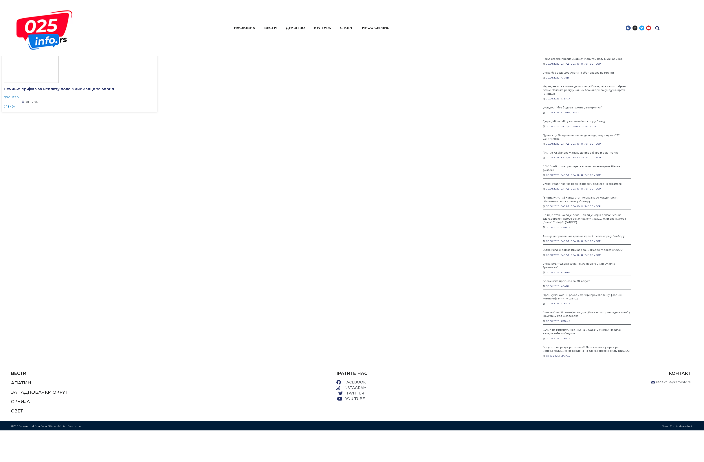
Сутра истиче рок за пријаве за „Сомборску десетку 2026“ (583, 250)
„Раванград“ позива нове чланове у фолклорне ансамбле (582, 183)
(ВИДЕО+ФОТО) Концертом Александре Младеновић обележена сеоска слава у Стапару (580, 199)
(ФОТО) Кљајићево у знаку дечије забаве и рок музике (581, 152)
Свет (17, 411)
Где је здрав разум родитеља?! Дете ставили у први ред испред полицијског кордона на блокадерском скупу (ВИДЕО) (586, 348)
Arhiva (62, 426)
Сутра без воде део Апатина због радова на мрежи (578, 72)
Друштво (11, 97)
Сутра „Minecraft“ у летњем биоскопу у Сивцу (574, 121)
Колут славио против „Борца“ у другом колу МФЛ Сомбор (583, 59)
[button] (657, 28)
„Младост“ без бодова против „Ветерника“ (572, 107)
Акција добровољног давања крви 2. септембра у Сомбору (584, 236)
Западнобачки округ (39, 392)
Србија (9, 106)
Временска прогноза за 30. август (566, 281)
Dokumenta (74, 426)
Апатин (21, 382)
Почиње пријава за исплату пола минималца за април (59, 89)
